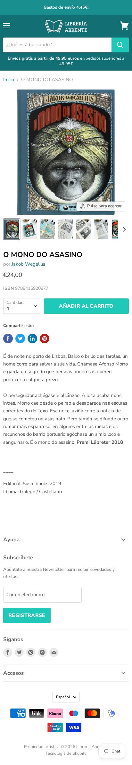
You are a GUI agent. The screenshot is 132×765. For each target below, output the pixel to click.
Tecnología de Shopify (66, 753)
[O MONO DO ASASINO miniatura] (12, 229)
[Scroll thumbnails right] (123, 229)
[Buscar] (120, 45)
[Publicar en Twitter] (20, 338)
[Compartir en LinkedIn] (32, 338)
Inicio (8, 79)
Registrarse (26, 615)
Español (63, 697)
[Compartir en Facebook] (8, 338)
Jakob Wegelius (28, 264)
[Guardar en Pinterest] (44, 338)
